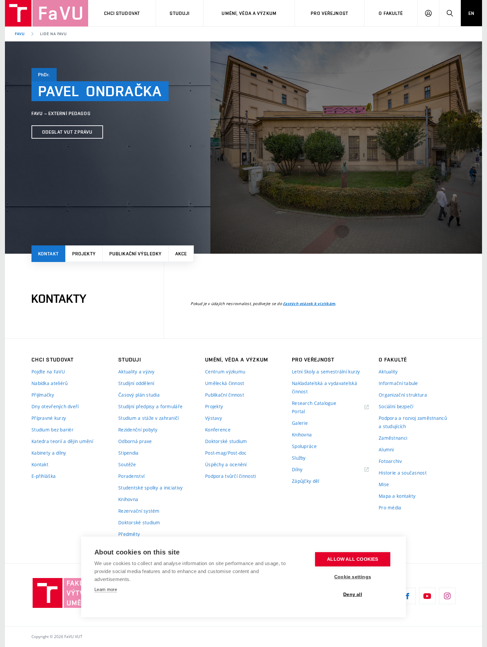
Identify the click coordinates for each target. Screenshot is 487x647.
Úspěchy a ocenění (226, 464)
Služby (299, 458)
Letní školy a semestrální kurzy (326, 371)
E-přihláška (43, 476)
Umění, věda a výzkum (249, 13)
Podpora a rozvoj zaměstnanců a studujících (413, 422)
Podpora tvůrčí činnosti (230, 476)
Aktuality (388, 371)
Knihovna (128, 499)
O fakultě (391, 13)
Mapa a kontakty (397, 496)
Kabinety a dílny (48, 453)
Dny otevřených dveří (55, 406)
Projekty (84, 253)
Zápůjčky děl (305, 481)
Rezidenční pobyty (138, 429)
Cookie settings (352, 576)
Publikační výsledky (135, 253)
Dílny (297, 469)
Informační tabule (398, 383)
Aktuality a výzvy (136, 371)
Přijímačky (42, 395)
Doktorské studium (139, 522)
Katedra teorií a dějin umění (62, 441)
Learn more (105, 589)
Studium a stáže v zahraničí (148, 418)
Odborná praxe (135, 441)
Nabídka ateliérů (49, 383)
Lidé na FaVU (53, 34)
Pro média (390, 507)
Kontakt (48, 253)
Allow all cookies (352, 559)
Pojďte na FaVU (48, 371)
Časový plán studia (139, 395)
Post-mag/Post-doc (226, 453)
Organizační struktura (403, 395)
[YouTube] (427, 596)
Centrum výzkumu (225, 371)
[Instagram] (447, 596)
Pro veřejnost (329, 13)
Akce (181, 253)
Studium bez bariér (52, 429)
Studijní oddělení (136, 383)
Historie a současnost (403, 473)
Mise (384, 484)
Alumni (386, 449)
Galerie (300, 423)
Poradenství (131, 476)
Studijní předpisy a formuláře (150, 406)
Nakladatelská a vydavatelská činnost (324, 387)
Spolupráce (304, 446)
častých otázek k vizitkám (309, 303)
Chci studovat (122, 13)
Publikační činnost (224, 395)
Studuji (179, 13)
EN (471, 13)
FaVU (20, 34)
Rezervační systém (139, 511)
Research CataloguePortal (314, 407)
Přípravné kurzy (48, 418)
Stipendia (128, 453)
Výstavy (213, 418)
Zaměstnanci (393, 438)
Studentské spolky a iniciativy (150, 488)
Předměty (129, 534)
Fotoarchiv (390, 461)
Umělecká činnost (224, 383)
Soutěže (127, 464)
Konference (218, 429)
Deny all (352, 594)
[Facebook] (407, 596)
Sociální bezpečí (396, 406)
